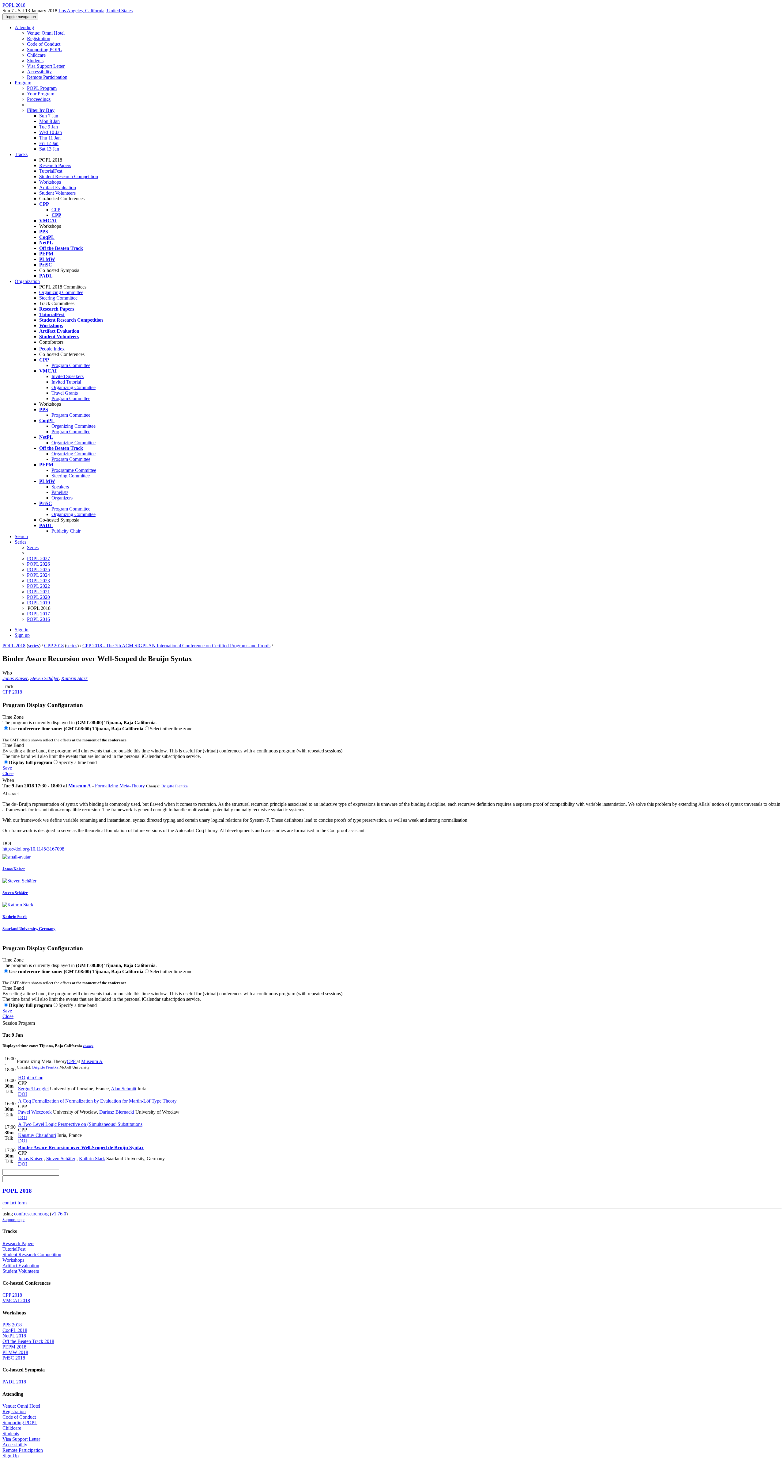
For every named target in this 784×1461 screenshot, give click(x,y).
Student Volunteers (57, 193)
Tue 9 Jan (48, 126)
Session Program (18, 1023)
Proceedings (39, 99)
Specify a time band (77, 762)
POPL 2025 (38, 569)
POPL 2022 (38, 586)
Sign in (21, 629)
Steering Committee (58, 297)
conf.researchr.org (31, 1213)
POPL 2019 (38, 602)
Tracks (21, 154)
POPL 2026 (38, 564)
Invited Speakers (67, 376)
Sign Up (10, 1455)
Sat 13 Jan (49, 148)
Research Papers (55, 165)
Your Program (40, 93)
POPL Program (42, 88)
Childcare (36, 55)
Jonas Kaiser (15, 678)
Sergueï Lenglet (33, 1088)
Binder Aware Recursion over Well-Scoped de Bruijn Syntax (81, 1147)
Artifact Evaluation (57, 187)
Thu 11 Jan (50, 137)
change (88, 1046)
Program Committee (70, 365)
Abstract (10, 793)
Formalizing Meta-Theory (120, 785)
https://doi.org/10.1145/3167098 (33, 848)
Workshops (50, 182)
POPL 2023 (38, 580)
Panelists (59, 492)
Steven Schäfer (44, 678)
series (33, 645)
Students (35, 60)
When (8, 780)
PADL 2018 (14, 1381)
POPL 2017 (38, 613)
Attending (24, 27)
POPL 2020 (38, 597)
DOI (6, 843)
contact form (14, 1202)
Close (7, 773)
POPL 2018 (13, 645)
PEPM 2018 (14, 1346)
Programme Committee (73, 470)
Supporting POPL (44, 49)
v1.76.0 (58, 1213)
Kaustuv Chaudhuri (37, 1135)
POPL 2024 (38, 575)
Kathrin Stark (74, 678)
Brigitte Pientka (174, 786)
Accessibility (39, 71)
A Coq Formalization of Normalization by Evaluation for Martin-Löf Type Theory (97, 1100)
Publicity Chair (66, 531)
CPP (55, 209)
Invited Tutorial (66, 381)
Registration (38, 38)
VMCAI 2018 (16, 1300)
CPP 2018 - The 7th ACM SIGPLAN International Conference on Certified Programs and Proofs (176, 645)
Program (23, 82)
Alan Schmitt (123, 1088)
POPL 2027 (38, 558)
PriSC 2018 (13, 1357)
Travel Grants (64, 393)
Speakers (60, 486)
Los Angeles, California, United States (95, 10)
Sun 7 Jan (48, 115)
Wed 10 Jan (50, 132)
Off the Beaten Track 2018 (28, 1341)
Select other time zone (171, 728)
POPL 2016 (38, 619)
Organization (27, 281)
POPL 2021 (38, 591)
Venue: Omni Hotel (46, 33)
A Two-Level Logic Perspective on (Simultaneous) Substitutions (80, 1124)
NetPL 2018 (14, 1335)
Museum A (79, 785)
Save (7, 768)
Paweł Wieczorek (35, 1112)
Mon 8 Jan (49, 121)
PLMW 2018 (15, 1352)
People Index (52, 348)
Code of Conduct (43, 44)
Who (7, 672)
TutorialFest (50, 171)
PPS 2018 (12, 1324)
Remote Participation (47, 77)
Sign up (22, 635)
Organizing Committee (61, 292)
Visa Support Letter (46, 66)
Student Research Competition (68, 176)
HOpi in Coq (30, 1077)
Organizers (62, 497)
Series (33, 547)
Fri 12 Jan (48, 143)
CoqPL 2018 (14, 1330)
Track (7, 686)
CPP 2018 (54, 645)
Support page (13, 1219)
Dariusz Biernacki (116, 1112)
